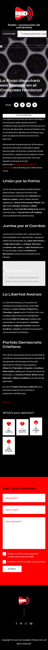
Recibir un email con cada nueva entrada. (26, 561)
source (6, 402)
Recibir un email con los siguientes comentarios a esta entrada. (23, 555)
